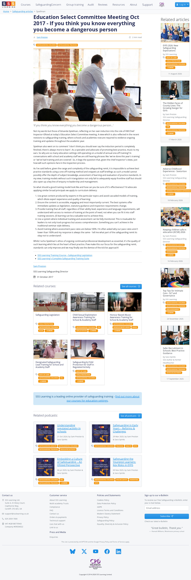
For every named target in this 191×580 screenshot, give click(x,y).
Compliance (55, 507)
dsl (61, 378)
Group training (75, 4)
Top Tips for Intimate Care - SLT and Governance (173, 293)
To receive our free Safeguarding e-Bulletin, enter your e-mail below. (166, 501)
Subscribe (165, 516)
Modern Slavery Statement (108, 513)
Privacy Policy (103, 517)
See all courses (129, 286)
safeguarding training (67, 45)
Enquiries (54, 537)
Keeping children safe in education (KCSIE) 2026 (174, 231)
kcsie (41, 331)
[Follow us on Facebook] (107, 551)
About (133, 4)
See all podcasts (129, 415)
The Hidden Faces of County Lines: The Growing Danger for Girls (173, 107)
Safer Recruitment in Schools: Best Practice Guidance (173, 351)
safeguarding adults (47, 446)
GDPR (99, 507)
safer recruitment (174, 373)
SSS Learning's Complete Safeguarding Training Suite (63, 258)
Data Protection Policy (106, 503)
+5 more (80, 381)
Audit (91, 4)
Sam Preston (42, 37)
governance (171, 252)
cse (99, 327)
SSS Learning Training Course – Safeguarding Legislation (65, 255)
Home (6, 11)
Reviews (102, 4)
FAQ (51, 510)
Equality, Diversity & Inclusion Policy (112, 524)
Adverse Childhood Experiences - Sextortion (175, 170)
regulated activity (67, 449)
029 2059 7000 (11, 519)
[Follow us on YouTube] (95, 551)
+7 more (170, 67)
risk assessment (173, 309)
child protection (46, 324)
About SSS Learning (58, 500)
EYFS (135, 446)
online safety (121, 480)
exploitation (81, 331)
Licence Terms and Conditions (110, 510)
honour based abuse (121, 327)
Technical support (57, 520)
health (128, 446)
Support (147, 4)
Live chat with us (57, 524)
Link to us (54, 527)
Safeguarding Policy (105, 520)
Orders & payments (58, 517)
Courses (25, 4)
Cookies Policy (103, 500)
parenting (134, 480)
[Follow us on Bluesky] (72, 551)
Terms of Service (119, 542)
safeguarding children (46, 45)
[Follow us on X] (84, 551)
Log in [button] (182, 4)
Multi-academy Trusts (59, 503)
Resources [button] (119, 4)
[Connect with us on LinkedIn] (118, 551)
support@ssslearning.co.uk (17, 513)
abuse (134, 327)
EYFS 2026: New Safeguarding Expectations (170, 48)
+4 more (49, 331)
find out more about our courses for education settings (103, 398)
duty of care (44, 375)
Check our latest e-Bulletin (156, 521)
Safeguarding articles (22, 11)
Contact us (54, 513)
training (119, 446)
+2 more (93, 331)
